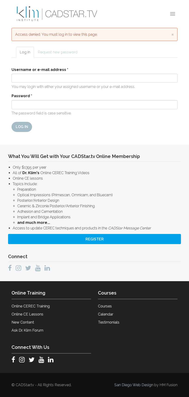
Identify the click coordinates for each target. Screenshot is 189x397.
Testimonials (108, 322)
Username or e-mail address (40, 69)
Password (22, 96)
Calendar (105, 314)
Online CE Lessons (27, 314)
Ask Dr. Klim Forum (27, 330)
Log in (27, 54)
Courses (105, 306)
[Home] (58, 13)
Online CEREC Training (31, 306)
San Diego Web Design (134, 385)
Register (95, 239)
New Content (23, 322)
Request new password (57, 52)
